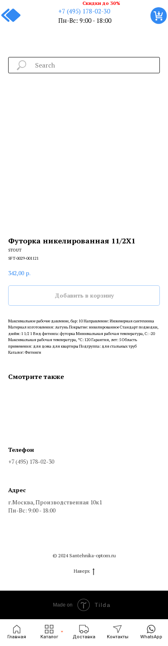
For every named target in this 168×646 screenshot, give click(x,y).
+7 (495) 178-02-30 (84, 11)
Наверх (82, 571)
